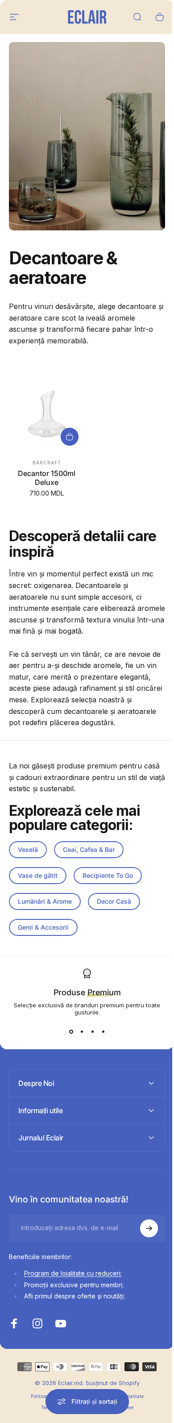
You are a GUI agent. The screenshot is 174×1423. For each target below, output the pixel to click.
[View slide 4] (103, 1032)
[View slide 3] (92, 1032)
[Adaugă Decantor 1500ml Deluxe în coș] (70, 437)
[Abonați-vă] (142, 1225)
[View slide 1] (71, 1032)
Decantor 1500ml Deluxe (46, 478)
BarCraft (47, 462)
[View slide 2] (81, 1032)
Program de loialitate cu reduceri (72, 1270)
